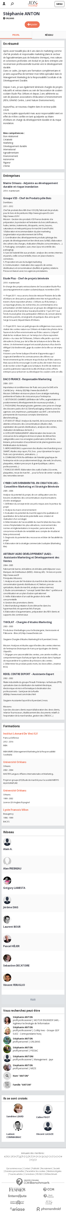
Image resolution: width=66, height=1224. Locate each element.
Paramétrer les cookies (35, 1171)
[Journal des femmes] (17, 1190)
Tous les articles (16, 1174)
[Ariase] (17, 1209)
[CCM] (48, 1190)
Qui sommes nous (14, 1168)
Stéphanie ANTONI (23, 1056)
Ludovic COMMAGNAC (13, 1135)
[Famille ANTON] (7, 1085)
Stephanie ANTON (23, 1065)
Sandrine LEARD (14, 1116)
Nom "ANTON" (21, 1075)
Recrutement (46, 1168)
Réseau (49, 34)
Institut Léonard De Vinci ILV (20, 733)
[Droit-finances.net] (48, 1196)
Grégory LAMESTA (14, 888)
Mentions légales (54, 1171)
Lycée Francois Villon (15, 810)
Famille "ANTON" (22, 1084)
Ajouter (33, 24)
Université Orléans (14, 762)
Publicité (35, 1168)
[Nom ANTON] (7, 1076)
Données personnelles (14, 1171)
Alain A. (7, 849)
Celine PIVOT (43, 1117)
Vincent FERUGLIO (14, 985)
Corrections (29, 1174)
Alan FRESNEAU (12, 868)
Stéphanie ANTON (23, 1017)
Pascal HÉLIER (11, 946)
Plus (32, 999)
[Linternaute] (17, 1196)
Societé (57, 1168)
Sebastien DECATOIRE (16, 965)
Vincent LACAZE (44, 1134)
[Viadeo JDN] (48, 1203)
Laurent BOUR (12, 926)
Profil (16, 34)
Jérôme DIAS (10, 907)
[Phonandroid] (48, 1209)
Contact (27, 1168)
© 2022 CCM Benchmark (46, 1174)
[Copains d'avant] (17, 1203)
